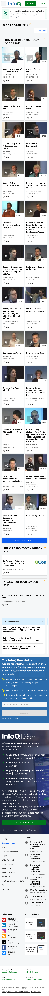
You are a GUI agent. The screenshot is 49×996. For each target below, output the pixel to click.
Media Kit (6, 877)
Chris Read (7, 445)
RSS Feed (30, 24)
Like (7, 81)
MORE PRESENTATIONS (24, 540)
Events (5, 856)
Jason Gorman (32, 235)
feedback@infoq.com (9, 972)
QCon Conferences (10, 852)
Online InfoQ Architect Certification (35, 857)
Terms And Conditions (21, 992)
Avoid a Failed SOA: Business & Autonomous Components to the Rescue (11, 520)
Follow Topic (40, 31)
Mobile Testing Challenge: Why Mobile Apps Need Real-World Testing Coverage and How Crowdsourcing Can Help (36, 436)
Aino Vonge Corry (33, 112)
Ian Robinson (8, 112)
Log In (5, 847)
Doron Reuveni (32, 445)
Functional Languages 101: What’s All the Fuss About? (36, 185)
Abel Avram (7, 569)
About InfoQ (7, 868)
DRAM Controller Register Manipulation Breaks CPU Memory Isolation (20, 648)
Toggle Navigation (3, 3)
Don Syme (7, 152)
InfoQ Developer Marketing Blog (13, 883)
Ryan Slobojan (8, 601)
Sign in (42, 4)
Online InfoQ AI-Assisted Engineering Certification (36, 881)
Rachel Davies (9, 398)
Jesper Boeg (8, 277)
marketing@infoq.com (34, 979)
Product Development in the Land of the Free (36, 477)
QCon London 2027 (38, 903)
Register (30, 4)
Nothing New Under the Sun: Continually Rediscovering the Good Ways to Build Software (13, 313)
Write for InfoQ (8, 860)
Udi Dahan (7, 528)
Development (11, 621)
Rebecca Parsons (33, 191)
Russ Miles (30, 528)
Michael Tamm (32, 356)
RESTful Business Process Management (35, 310)
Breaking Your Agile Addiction (11, 389)
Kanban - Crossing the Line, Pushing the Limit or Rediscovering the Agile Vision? (12, 270)
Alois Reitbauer (32, 277)
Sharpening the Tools (12, 353)
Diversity (5, 889)
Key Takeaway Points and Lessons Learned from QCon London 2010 (15, 563)
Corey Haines (8, 235)
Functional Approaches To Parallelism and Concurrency (12, 146)
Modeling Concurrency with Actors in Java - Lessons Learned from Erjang (35, 391)
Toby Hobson (31, 526)
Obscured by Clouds (35, 516)
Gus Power (30, 482)
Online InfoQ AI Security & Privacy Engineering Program (37, 845)
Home (4, 839)
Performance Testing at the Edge (35, 268)
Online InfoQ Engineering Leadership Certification (35, 868)
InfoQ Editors (7, 864)
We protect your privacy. (11, 718)
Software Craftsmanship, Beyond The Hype (13, 225)
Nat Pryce (7, 486)
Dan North (7, 75)
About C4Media (8, 872)
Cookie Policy (36, 992)
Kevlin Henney (32, 75)
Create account (8, 843)
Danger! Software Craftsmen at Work (11, 184)
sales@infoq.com (32, 972)
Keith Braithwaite (10, 322)
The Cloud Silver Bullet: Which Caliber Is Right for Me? (12, 432)
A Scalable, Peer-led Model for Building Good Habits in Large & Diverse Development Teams (35, 227)
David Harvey (8, 191)
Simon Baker (31, 484)
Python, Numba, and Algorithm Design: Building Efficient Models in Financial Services (22, 639)
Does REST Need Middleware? (33, 145)
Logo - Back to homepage (14, 3)
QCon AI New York (37, 896)
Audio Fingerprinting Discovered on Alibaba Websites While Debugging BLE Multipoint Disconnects (22, 629)
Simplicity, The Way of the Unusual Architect (12, 70)
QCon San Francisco (38, 890)
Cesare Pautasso (33, 322)
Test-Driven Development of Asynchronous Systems (12, 478)
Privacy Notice (7, 992)
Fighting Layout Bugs (35, 353)
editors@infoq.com (8, 979)
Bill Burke (30, 152)
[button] (24, 713)
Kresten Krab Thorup (35, 398)
